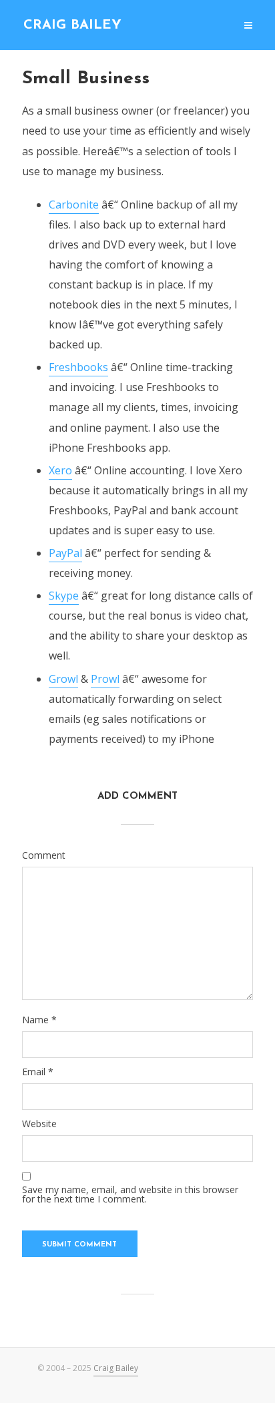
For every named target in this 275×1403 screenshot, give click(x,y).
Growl (63, 679)
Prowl (105, 679)
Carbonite (74, 204)
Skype (64, 595)
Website (39, 1124)
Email (37, 1072)
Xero (60, 470)
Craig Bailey (72, 25)
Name (39, 1020)
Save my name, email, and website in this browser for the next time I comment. (130, 1194)
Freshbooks (78, 367)
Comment (43, 855)
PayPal (65, 553)
